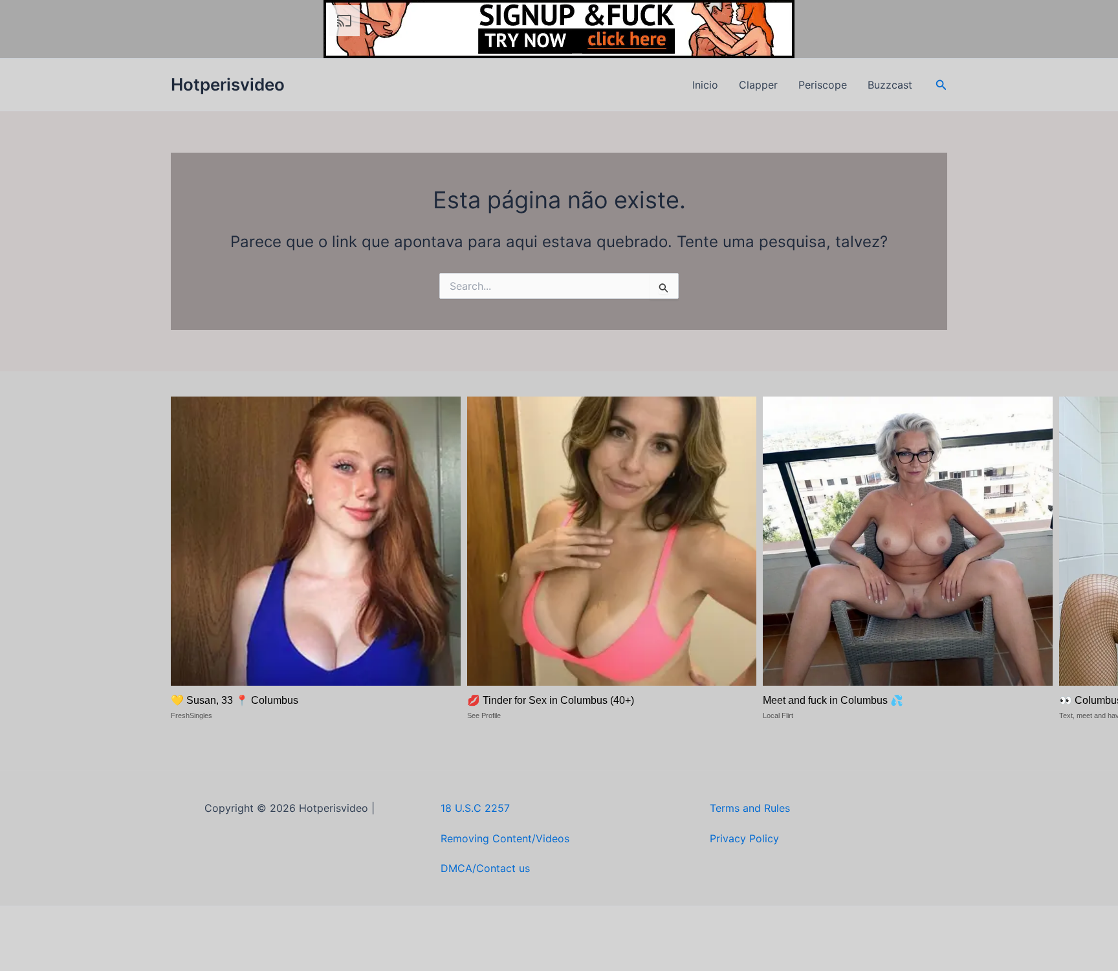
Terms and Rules (750, 808)
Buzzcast (890, 84)
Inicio (705, 84)
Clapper (758, 84)
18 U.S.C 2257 (475, 808)
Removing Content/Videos (505, 838)
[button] (941, 85)
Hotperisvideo (228, 84)
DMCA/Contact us (485, 868)
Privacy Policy (744, 838)
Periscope (822, 84)
